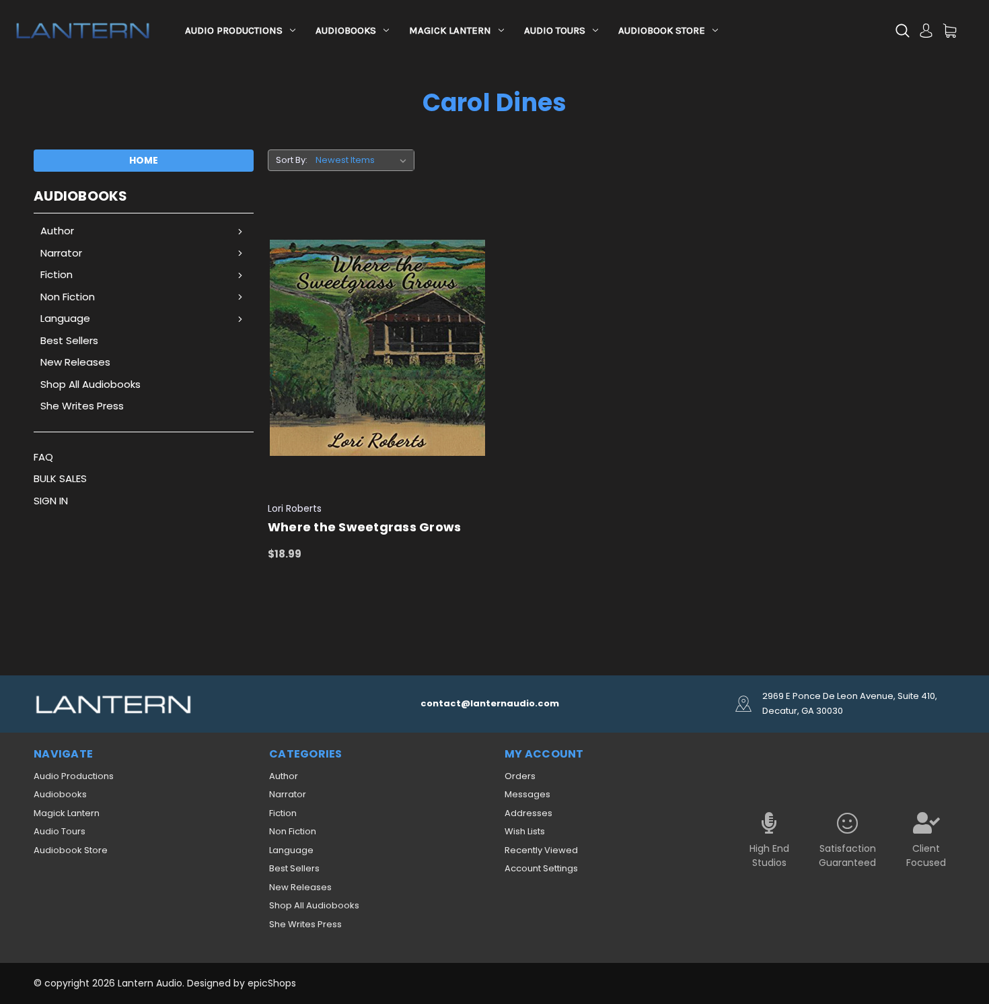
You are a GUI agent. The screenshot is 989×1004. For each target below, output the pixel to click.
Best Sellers (69, 340)
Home (143, 160)
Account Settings (541, 868)
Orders (520, 776)
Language (65, 318)
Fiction (56, 274)
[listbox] (364, 160)
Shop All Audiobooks (90, 384)
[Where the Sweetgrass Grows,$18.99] (378, 348)
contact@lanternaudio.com (489, 703)
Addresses (528, 813)
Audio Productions (234, 30)
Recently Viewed (541, 850)
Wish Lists (525, 831)
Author (57, 231)
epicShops (272, 983)
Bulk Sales (60, 478)
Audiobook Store (661, 30)
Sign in (51, 501)
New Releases (75, 362)
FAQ (43, 457)
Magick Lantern (450, 30)
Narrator (61, 253)
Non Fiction (67, 297)
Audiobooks (346, 30)
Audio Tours (554, 30)
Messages (527, 794)
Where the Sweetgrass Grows (365, 526)
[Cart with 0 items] (949, 30)
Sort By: (291, 160)
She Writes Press (82, 406)
